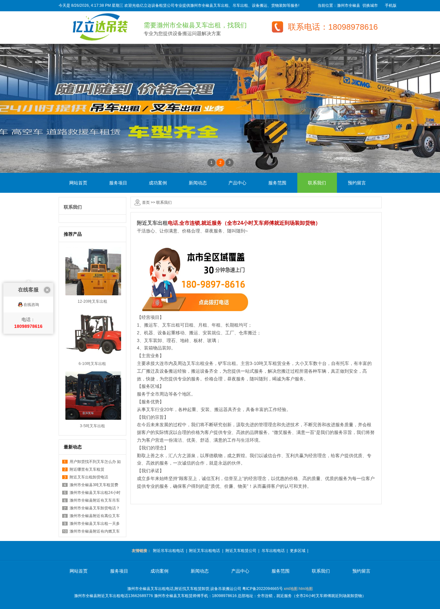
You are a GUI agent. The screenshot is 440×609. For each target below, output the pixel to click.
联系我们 (317, 182)
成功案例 (158, 182)
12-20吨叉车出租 (92, 301)
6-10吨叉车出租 (92, 363)
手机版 (391, 5)
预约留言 (357, 182)
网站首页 (78, 182)
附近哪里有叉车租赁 (87, 469)
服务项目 (118, 182)
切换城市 (370, 5)
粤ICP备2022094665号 (262, 588)
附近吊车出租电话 (168, 550)
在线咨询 (31, 304)
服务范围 (277, 182)
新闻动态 (198, 182)
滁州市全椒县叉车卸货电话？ (95, 508)
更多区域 (297, 550)
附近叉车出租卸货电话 (89, 477)
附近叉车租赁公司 (240, 550)
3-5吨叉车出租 (92, 426)
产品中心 (237, 182)
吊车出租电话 (273, 550)
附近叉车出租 (152, 223)
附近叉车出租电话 (204, 550)
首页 (146, 202)
